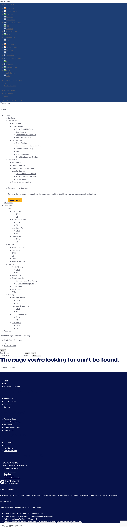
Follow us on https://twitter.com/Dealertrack (20, 519)
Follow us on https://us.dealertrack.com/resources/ (23, 513)
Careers (7, 407)
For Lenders (16, 162)
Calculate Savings (18, 278)
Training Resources (19, 298)
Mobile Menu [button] (36, 356)
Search (27, 353)
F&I (17, 217)
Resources (8, 206)
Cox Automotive (6, 4)
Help (5, 83)
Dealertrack (4, 109)
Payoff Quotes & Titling (24, 149)
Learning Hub (9, 430)
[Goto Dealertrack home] (10, 483)
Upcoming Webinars (19, 314)
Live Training (16, 323)
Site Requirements (9, 476)
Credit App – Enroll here (13, 80)
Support (7, 445)
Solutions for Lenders (12, 386)
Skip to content (5, 1)
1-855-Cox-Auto (10, 86)
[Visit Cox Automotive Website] (11, 527)
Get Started (8, 93)
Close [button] (33, 353)
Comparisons (17, 286)
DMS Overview (17, 126)
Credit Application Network (26, 174)
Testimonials (16, 289)
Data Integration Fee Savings (27, 281)
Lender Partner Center (12, 427)
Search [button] (3, 350)
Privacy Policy (7, 474)
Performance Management (26, 135)
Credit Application (22, 143)
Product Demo (17, 267)
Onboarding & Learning (12, 422)
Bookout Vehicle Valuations (26, 176)
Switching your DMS (23, 137)
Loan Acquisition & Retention (23, 168)
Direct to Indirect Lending (21, 182)
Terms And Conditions (10, 472)
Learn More (15, 200)
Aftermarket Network (24, 154)
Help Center (16, 211)
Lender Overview (18, 165)
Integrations (8, 203)
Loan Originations (18, 171)
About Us (7, 331)
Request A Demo (10, 451)
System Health (17, 236)
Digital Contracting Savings (26, 284)
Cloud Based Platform (24, 129)
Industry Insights (18, 247)
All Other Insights (18, 261)
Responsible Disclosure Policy (12, 478)
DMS (18, 214)
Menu (18, 151)
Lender (14, 258)
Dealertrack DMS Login (13, 100)
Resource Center (10, 419)
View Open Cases (18, 228)
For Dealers (16, 123)
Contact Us (8, 442)
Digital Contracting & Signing (27, 157)
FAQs (14, 292)
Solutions (7, 115)
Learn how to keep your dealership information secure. (20, 507)
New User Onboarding (20, 306)
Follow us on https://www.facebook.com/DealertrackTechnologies (29, 516)
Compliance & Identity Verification (28, 146)
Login (6, 96)
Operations (16, 250)
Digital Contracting (23, 179)
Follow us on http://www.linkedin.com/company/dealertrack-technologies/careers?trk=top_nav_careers (43, 522)
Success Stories (10, 401)
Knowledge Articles (19, 219)
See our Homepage (7, 367)
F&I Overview (17, 140)
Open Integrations (22, 132)
